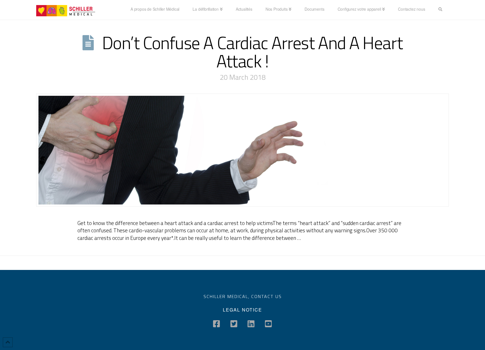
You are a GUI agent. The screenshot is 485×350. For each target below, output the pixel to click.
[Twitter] (233, 324)
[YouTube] (268, 324)
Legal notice (242, 309)
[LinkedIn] (251, 324)
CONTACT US (266, 296)
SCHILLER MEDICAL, (227, 296)
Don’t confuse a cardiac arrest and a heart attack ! (252, 51)
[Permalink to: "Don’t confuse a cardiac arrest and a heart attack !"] (242, 150)
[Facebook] (216, 324)
